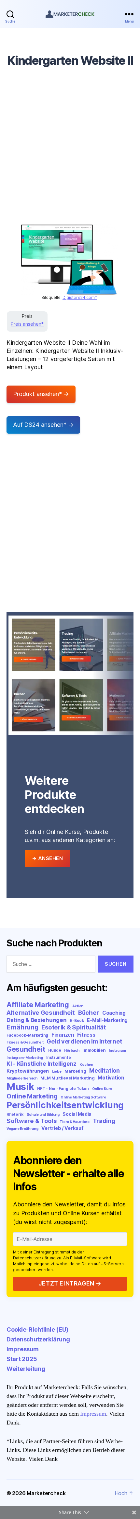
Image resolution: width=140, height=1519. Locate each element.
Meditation (104, 1070)
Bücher (88, 1012)
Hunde (54, 1050)
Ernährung (22, 1027)
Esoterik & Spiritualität (73, 1027)
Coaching (114, 1013)
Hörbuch (71, 1050)
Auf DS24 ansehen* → (43, 424)
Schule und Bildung (43, 1115)
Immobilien (93, 1050)
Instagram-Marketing (25, 1058)
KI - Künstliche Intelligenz (42, 1063)
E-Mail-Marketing (107, 1020)
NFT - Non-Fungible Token (63, 1088)
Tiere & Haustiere (74, 1122)
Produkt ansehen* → (41, 393)
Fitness (86, 1035)
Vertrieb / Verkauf (62, 1128)
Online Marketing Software (83, 1097)
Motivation (111, 1078)
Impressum (23, 1349)
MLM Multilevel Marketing (67, 1077)
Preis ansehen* (27, 324)
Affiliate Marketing (38, 1004)
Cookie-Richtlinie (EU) (37, 1329)
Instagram (117, 1050)
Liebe (57, 1071)
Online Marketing (32, 1096)
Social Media (77, 1114)
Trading (104, 1120)
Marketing (75, 1071)
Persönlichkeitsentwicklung (65, 1105)
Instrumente (58, 1057)
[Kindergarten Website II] (69, 259)
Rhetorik (15, 1114)
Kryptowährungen (28, 1071)
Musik (20, 1086)
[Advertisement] (70, 150)
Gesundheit (26, 1049)
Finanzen (62, 1035)
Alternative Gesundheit (41, 1012)
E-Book (77, 1020)
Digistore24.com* (80, 297)
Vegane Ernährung (22, 1129)
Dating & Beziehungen (37, 1020)
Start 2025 (22, 1358)
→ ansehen (47, 858)
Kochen (86, 1064)
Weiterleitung (26, 1368)
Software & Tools (32, 1120)
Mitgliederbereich (22, 1078)
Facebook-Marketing (27, 1035)
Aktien (77, 1006)
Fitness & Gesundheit (25, 1042)
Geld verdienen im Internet (84, 1041)
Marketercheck (46, 1493)
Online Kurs (102, 1089)
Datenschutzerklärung (34, 1257)
